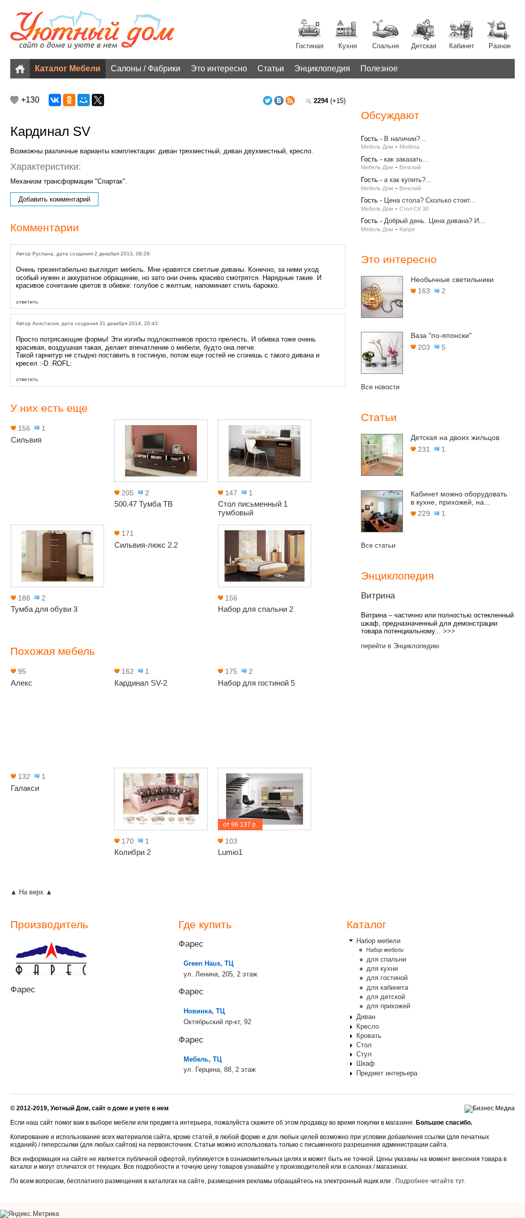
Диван (365, 1017)
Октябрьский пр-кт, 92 (217, 1022)
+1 (14, 100)
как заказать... (406, 159)
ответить (27, 302)
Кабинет (461, 46)
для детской (386, 997)
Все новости (380, 387)
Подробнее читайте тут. (430, 1181)
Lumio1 (230, 852)
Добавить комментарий (54, 199)
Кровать (368, 1036)
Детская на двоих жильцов (455, 437)
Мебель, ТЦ (203, 1059)
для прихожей (388, 1006)
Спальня (385, 46)
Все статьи (378, 545)
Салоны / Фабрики (145, 68)
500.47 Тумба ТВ (143, 504)
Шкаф (365, 1063)
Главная (20, 68)
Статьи (270, 68)
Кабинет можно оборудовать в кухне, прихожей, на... (459, 498)
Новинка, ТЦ (204, 1011)
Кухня (347, 46)
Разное (500, 46)
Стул (364, 1054)
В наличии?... (405, 139)
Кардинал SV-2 (140, 682)
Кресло (367, 1026)
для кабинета (387, 987)
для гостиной (387, 978)
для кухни (382, 968)
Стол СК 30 (414, 209)
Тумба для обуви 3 (44, 609)
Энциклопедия (322, 68)
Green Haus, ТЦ (209, 963)
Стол (364, 1045)
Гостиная (310, 46)
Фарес (22, 989)
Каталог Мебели (67, 68)
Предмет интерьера (386, 1073)
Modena (409, 147)
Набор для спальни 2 (255, 609)
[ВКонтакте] (55, 100)
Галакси (25, 788)
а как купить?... (408, 180)
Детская (423, 46)
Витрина (378, 596)
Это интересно (219, 68)
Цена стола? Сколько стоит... (430, 200)
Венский (410, 167)
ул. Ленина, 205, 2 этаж (220, 974)
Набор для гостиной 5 (256, 682)
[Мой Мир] (83, 100)
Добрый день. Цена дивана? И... (434, 221)
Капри (407, 229)
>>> (449, 631)
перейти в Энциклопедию (400, 646)
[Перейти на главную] (92, 30)
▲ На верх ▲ (31, 892)
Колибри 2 (132, 852)
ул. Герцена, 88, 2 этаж (220, 1069)
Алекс (21, 682)
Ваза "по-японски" (441, 335)
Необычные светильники (452, 279)
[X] (98, 100)
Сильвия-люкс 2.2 (146, 545)
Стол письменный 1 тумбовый (253, 508)
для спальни (386, 959)
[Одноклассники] (69, 100)
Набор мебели (378, 941)
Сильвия (26, 439)
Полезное (379, 68)
